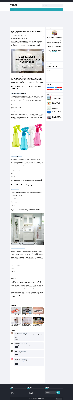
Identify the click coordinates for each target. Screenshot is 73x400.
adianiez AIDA (17, 359)
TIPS (19, 35)
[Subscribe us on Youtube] (59, 87)
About (12, 389)
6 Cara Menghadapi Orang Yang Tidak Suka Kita (15, 315)
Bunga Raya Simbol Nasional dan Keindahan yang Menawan (56, 98)
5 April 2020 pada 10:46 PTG (23, 343)
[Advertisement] (36, 19)
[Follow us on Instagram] (54, 89)
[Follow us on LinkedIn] (59, 89)
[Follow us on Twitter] (54, 87)
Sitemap (12, 393)
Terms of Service (31, 393)
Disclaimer (13, 392)
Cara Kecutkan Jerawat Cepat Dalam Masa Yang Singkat (26, 325)
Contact (12, 391)
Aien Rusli (17, 333)
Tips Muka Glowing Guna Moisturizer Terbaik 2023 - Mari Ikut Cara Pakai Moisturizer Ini (37, 326)
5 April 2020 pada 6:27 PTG (23, 333)
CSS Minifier (30, 389)
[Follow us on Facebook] (49, 87)
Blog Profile (30, 391)
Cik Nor (16, 351)
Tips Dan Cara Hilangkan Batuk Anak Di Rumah (26, 315)
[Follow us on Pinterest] (49, 89)
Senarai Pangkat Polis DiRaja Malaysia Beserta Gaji (56, 117)
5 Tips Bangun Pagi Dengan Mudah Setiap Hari (16, 325)
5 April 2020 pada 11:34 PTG (22, 351)
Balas (17, 339)
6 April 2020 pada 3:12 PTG (24, 359)
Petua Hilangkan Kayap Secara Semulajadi (37, 315)
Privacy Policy (30, 392)
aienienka (17, 343)
